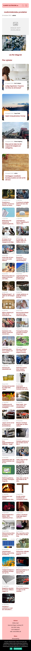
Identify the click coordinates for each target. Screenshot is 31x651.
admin (14, 15)
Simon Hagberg (18, 141)
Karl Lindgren (17, 83)
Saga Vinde (17, 113)
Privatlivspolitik (17, 648)
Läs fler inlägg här (15, 55)
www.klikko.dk (17, 631)
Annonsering (15, 638)
